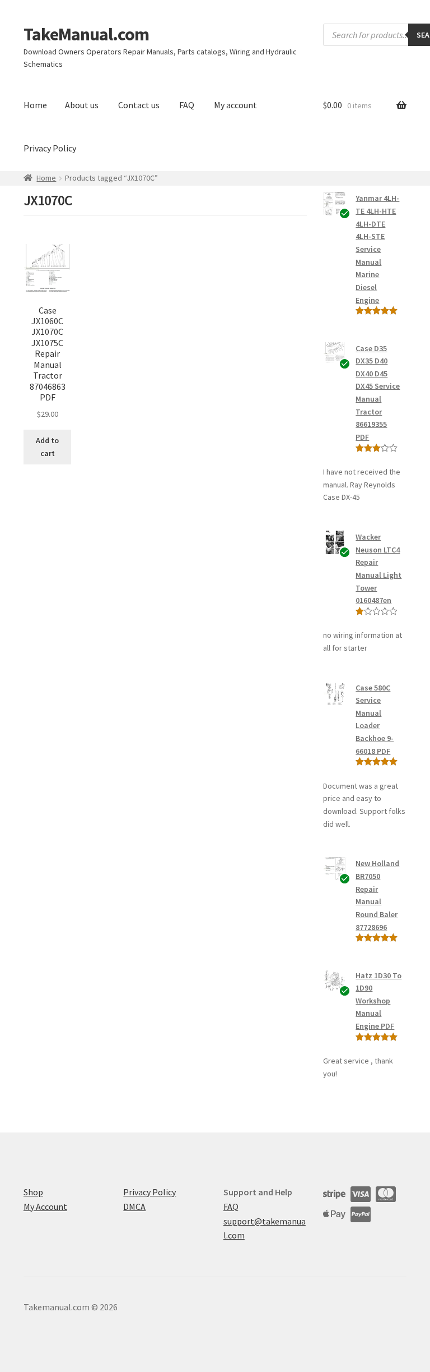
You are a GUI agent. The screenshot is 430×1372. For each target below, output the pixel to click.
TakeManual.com (86, 34)
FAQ (186, 105)
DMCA (134, 1206)
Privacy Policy (50, 148)
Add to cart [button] (47, 446)
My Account (45, 1206)
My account (235, 105)
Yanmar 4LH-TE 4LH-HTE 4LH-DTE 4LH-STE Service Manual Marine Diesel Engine (377, 249)
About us (82, 105)
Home (35, 105)
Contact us (139, 105)
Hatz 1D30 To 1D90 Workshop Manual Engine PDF (378, 1001)
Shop (33, 1192)
